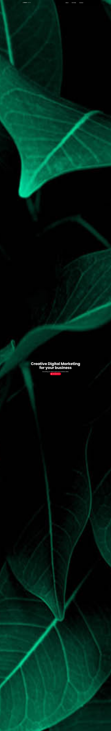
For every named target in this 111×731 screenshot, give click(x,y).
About (67, 2)
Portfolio (74, 2)
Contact (81, 2)
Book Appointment (56, 375)
